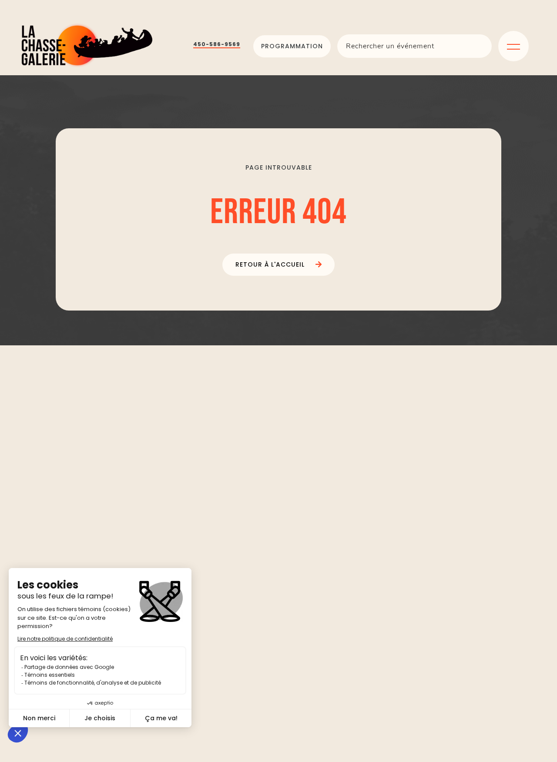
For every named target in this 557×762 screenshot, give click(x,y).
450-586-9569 (216, 44)
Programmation (292, 46)
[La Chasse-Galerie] (87, 46)
